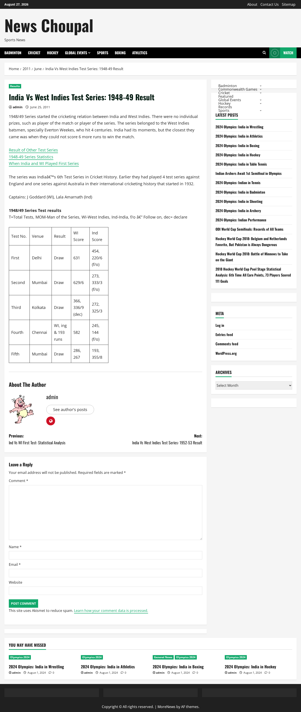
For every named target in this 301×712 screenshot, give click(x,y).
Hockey (52, 52)
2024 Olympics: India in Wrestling (239, 127)
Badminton (12, 52)
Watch (288, 52)
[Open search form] (264, 52)
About (252, 4)
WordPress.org (226, 353)
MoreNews (166, 706)
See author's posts (70, 409)
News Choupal (48, 25)
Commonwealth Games (237, 89)
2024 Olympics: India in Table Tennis (241, 164)
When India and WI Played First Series (44, 163)
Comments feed (227, 344)
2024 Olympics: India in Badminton (240, 192)
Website (15, 582)
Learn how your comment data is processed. (111, 610)
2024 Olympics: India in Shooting (239, 201)
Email (15, 564)
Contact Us (269, 4)
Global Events (76, 52)
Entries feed (224, 334)
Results (15, 86)
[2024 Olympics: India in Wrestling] (42, 657)
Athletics (139, 52)
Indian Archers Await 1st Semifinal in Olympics (249, 173)
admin (17, 107)
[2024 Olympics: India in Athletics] (115, 657)
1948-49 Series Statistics (31, 156)
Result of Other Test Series (33, 150)
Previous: (37, 439)
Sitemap (288, 4)
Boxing (120, 52)
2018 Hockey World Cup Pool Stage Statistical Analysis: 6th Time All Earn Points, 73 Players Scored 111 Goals (253, 275)
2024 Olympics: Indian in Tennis (238, 182)
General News (163, 657)
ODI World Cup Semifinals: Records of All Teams (249, 229)
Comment (18, 480)
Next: (167, 439)
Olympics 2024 (20, 657)
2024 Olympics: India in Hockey (238, 154)
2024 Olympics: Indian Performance (241, 219)
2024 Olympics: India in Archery (238, 210)
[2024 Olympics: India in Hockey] (258, 657)
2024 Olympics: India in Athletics (239, 136)
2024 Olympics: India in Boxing (237, 145)
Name (15, 546)
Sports (102, 52)
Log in (220, 325)
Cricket (34, 52)
